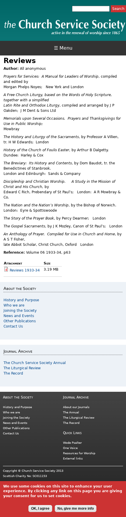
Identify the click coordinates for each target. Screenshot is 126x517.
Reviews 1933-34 (25, 270)
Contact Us (13, 326)
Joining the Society (20, 311)
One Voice (70, 448)
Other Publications (20, 321)
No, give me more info (75, 508)
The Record (13, 373)
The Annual (71, 412)
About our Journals (76, 407)
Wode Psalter (72, 442)
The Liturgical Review (22, 368)
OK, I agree (40, 508)
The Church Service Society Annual (35, 363)
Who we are (14, 305)
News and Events (19, 316)
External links (73, 458)
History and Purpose (21, 300)
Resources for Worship (79, 453)
